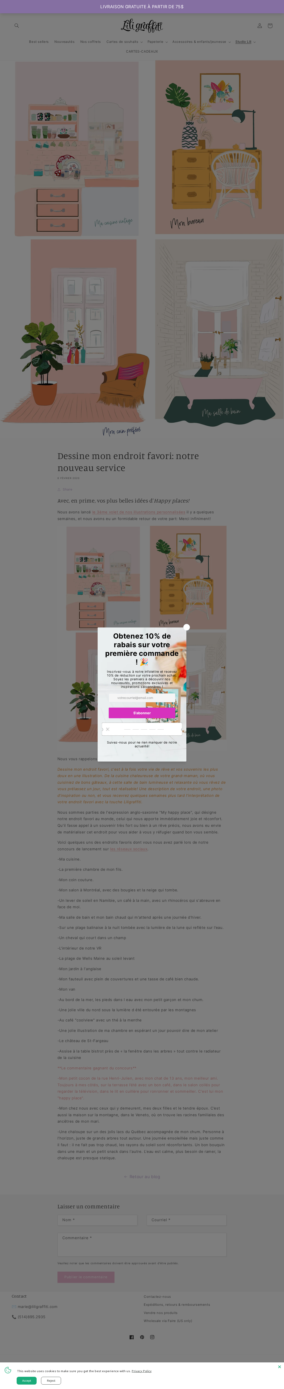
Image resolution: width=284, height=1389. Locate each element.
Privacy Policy (142, 1371)
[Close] (279, 1367)
